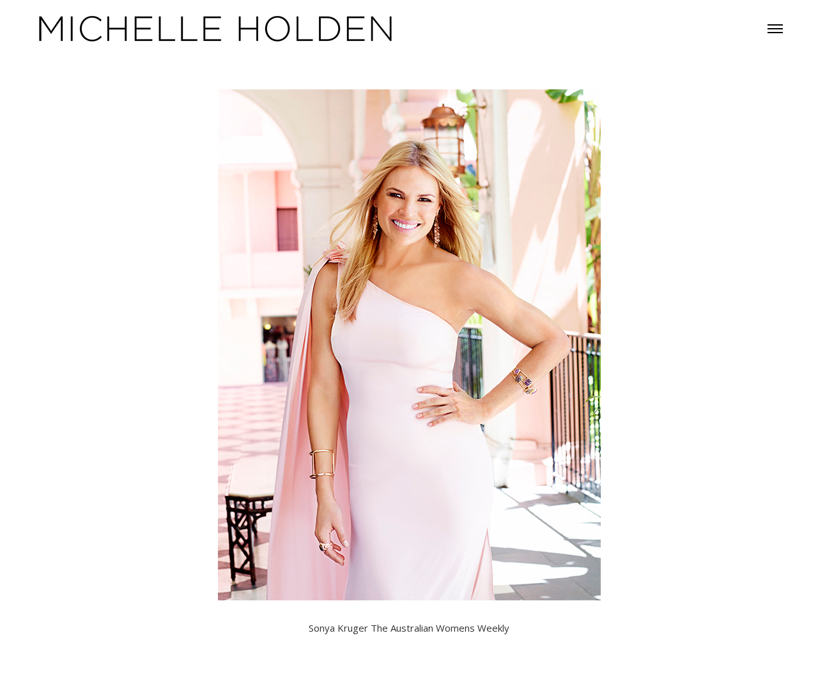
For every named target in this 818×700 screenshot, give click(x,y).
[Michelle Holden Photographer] (216, 27)
